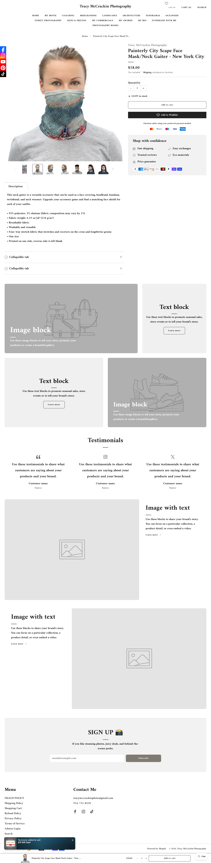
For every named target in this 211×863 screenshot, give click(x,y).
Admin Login (12, 828)
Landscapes (109, 16)
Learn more (174, 331)
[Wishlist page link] (166, 3)
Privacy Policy (13, 818)
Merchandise (88, 16)
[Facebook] (3, 49)
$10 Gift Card (24, 842)
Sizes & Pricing (77, 21)
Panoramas (153, 16)
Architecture (131, 16)
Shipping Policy (14, 803)
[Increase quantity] (146, 858)
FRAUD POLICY (14, 798)
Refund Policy (13, 813)
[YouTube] (3, 62)
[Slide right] (113, 169)
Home (35, 16)
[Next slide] (117, 102)
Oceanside (172, 16)
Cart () (186, 7)
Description (15, 186)
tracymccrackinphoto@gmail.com (93, 798)
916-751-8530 (82, 803)
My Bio (142, 21)
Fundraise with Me (164, 21)
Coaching (68, 16)
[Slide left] (15, 169)
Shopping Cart (13, 808)
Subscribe (143, 758)
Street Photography (48, 21)
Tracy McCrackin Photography (105, 6)
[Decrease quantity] (137, 858)
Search (201, 7)
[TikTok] (3, 74)
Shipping (147, 72)
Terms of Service (15, 823)
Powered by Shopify (156, 849)
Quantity (134, 82)
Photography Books (105, 25)
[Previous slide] (10, 102)
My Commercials (102, 21)
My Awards (126, 21)
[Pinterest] (3, 68)
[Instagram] (3, 55)
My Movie (51, 16)
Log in (172, 7)
